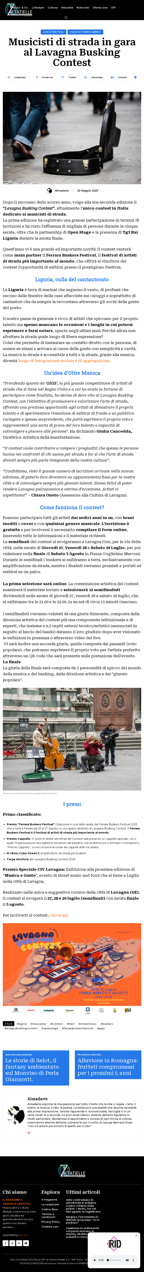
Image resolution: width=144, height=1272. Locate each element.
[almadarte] (49, 191)
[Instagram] (12, 1243)
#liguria (21, 1023)
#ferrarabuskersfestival (77, 1028)
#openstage (50, 1028)
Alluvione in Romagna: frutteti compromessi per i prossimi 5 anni (108, 1066)
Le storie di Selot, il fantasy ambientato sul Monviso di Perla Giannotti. (32, 1070)
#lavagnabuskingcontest (21, 1028)
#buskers (107, 1023)
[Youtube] (26, 1243)
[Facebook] (5, 1243)
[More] (135, 77)
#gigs (101, 1028)
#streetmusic (88, 1023)
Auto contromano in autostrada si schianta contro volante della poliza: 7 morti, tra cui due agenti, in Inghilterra (83, 1205)
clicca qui (59, 915)
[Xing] (28, 1132)
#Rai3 (71, 1023)
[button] (66, 17)
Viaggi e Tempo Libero (85, 32)
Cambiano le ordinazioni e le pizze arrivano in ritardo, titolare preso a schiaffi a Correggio (82, 1232)
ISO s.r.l (23, 1235)
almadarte (62, 190)
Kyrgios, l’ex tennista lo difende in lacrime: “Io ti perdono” (82, 1219)
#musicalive (38, 1023)
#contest (56, 1023)
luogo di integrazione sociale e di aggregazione (63, 360)
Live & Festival (53, 32)
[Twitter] (19, 1243)
